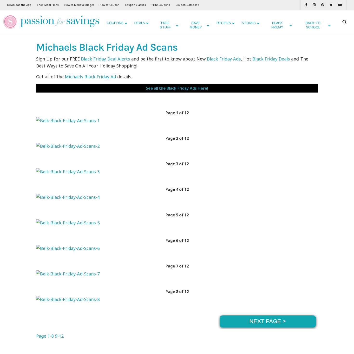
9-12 (59, 336)
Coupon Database (187, 5)
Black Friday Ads (224, 59)
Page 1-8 (45, 336)
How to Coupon (109, 5)
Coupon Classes (135, 5)
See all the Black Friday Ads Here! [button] (177, 88)
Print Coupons (160, 5)
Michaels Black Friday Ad (90, 77)
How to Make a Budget (79, 5)
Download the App (19, 5)
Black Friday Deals (271, 59)
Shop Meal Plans (48, 5)
